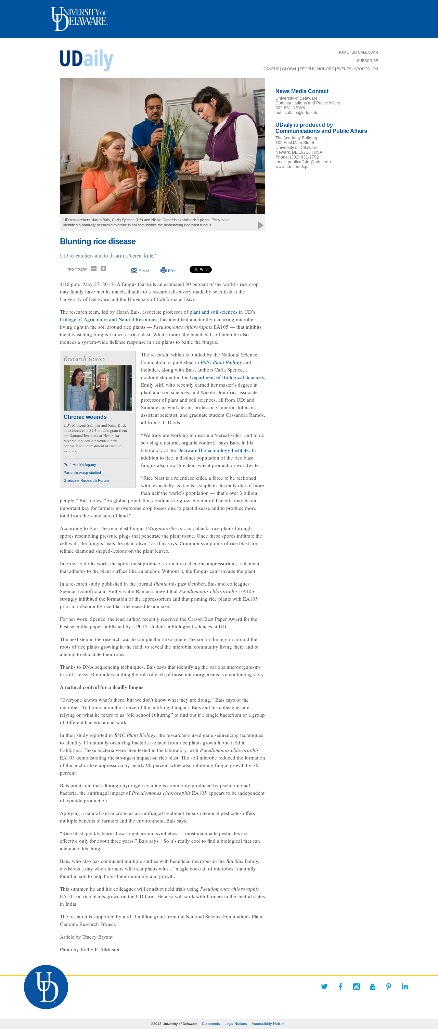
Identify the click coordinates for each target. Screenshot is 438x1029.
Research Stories (84, 358)
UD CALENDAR (364, 52)
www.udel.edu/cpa (292, 166)
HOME (343, 52)
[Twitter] (324, 986)
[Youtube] (372, 986)
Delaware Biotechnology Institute (213, 450)
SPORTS (362, 69)
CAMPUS (271, 69)
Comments (211, 1023)
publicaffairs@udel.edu (297, 112)
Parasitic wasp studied (82, 472)
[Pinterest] (388, 986)
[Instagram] (356, 986)
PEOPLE (307, 69)
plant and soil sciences (213, 311)
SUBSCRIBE (367, 61)
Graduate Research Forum (86, 480)
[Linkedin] (404, 986)
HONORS (325, 69)
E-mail (144, 271)
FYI (375, 69)
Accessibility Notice (268, 1023)
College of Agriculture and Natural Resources (108, 319)
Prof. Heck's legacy (80, 465)
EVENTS (344, 69)
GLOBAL (289, 69)
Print (172, 271)
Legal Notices (235, 1023)
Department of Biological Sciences (227, 377)
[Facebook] (340, 986)
